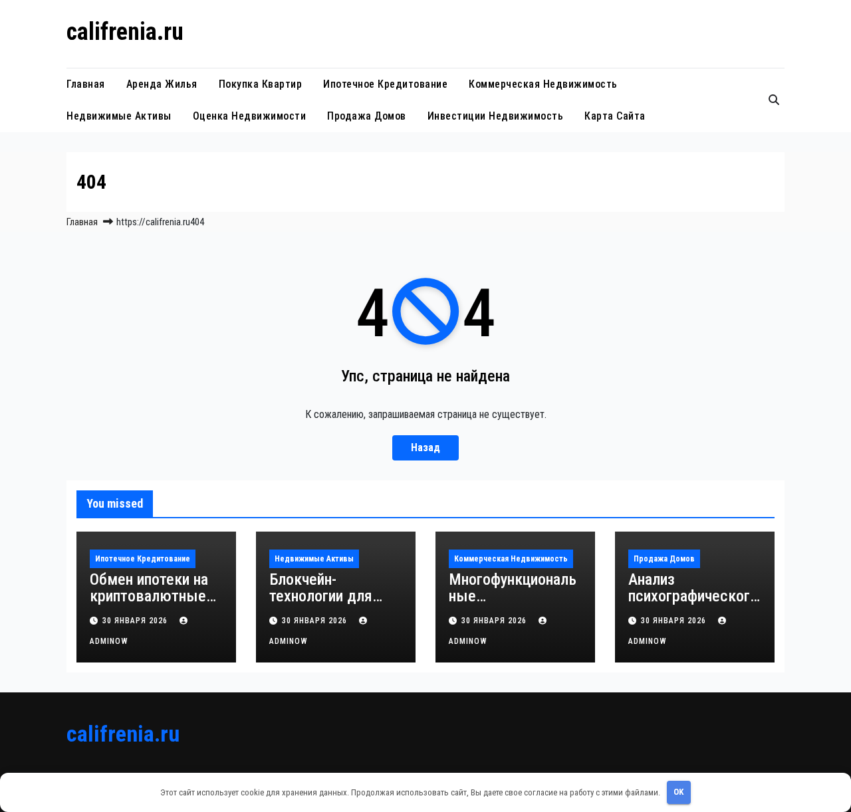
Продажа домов (366, 116)
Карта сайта (615, 116)
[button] (774, 100)
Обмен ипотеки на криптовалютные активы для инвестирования (149, 604)
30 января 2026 (136, 620)
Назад (425, 447)
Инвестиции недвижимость (495, 116)
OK (678, 792)
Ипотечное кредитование (385, 84)
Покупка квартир (261, 84)
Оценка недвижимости (249, 116)
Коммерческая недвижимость (543, 84)
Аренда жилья (161, 84)
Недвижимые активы (119, 116)
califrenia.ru (124, 32)
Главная (85, 84)
